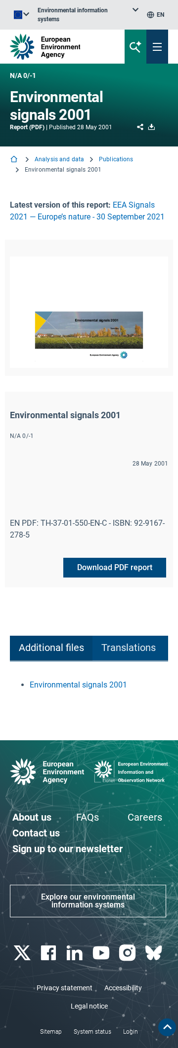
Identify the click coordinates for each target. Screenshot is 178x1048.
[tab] (51, 648)
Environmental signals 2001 (78, 684)
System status (92, 1031)
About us (31, 817)
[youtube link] (102, 953)
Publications (116, 159)
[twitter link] (23, 953)
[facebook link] (49, 953)
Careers (145, 817)
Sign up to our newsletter (67, 849)
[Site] (60, 47)
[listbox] (88, 15)
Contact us (36, 833)
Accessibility (123, 988)
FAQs (87, 817)
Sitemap (51, 1031)
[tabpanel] (89, 685)
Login (130, 1031)
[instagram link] (128, 953)
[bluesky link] (155, 953)
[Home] (15, 160)
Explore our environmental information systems (88, 900)
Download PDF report (114, 567)
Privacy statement (64, 988)
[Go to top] (167, 1027)
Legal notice (89, 1006)
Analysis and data (59, 159)
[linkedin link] (76, 953)
